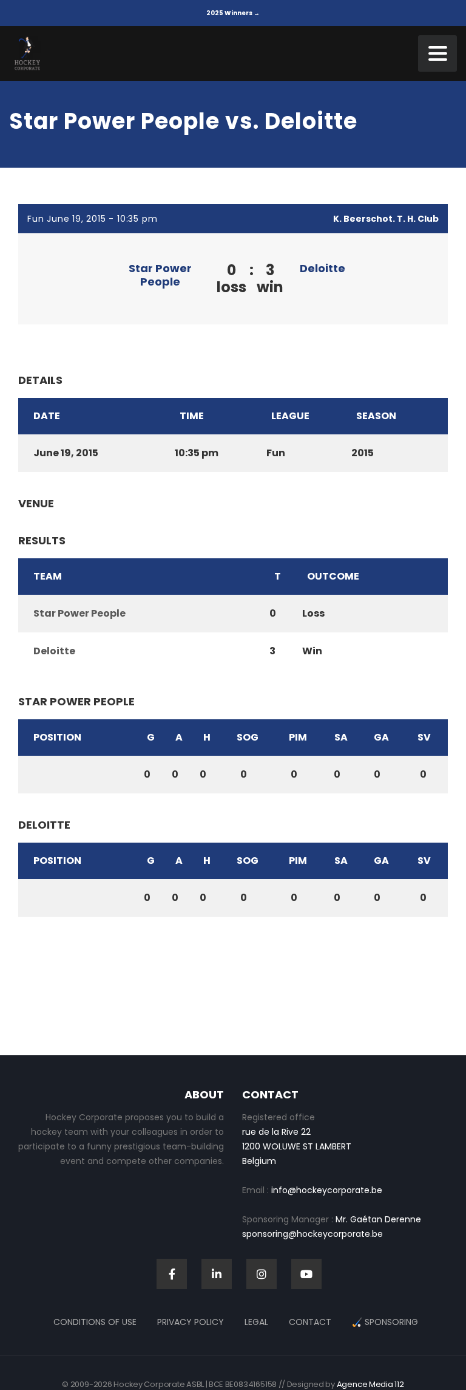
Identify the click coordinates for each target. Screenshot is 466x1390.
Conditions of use (95, 1322)
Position (57, 737)
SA (341, 737)
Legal (256, 1322)
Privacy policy (190, 1322)
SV (424, 737)
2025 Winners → (233, 13)
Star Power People (160, 275)
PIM (298, 737)
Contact (310, 1322)
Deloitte (322, 268)
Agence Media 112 (370, 1384)
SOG (247, 737)
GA (381, 737)
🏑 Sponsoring (385, 1322)
